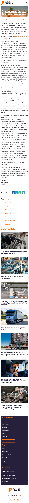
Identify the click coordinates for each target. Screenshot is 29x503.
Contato (4, 436)
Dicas (6, 206)
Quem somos (5, 424)
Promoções (5, 464)
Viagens (7, 224)
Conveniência (9, 203)
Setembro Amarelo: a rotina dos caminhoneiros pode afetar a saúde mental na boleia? (13, 380)
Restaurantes (5, 430)
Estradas (7, 210)
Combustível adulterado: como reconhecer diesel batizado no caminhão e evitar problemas (11, 407)
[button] (26, 3)
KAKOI (19, 495)
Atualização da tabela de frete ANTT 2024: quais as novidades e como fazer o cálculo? (14, 354)
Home (3, 421)
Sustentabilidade (10, 220)
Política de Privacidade (8, 471)
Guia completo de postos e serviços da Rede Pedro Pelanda (14, 252)
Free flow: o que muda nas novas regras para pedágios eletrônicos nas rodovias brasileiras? (14, 302)
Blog (3, 433)
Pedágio (7, 217)
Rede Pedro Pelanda (20, 36)
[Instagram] (14, 500)
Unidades (4, 427)
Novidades (8, 213)
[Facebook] (11, 500)
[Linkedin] (18, 500)
